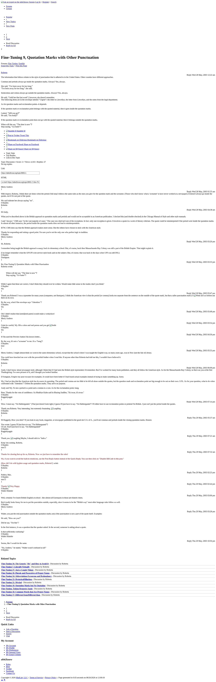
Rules (8, 664)
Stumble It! (20, 131)
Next (8, 39)
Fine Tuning (13, 63)
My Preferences (12, 650)
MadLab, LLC (22, 678)
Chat (8, 636)
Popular (9, 17)
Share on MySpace (31, 149)
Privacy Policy (50, 678)
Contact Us (10, 673)
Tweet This (24, 135)
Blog (8, 667)
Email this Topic (7, 66)
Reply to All (11, 45)
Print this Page (21, 66)
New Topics (11, 21)
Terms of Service (36, 678)
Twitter (9, 669)
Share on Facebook (31, 144)
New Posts (10, 26)
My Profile (10, 648)
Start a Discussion (13, 631)
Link (3, 168)
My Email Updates (13, 655)
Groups (9, 8)
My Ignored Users (13, 652)
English (22, 63)
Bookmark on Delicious (36, 140)
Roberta (4, 72)
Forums (9, 6)
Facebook (10, 671)
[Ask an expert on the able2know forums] (18, 2)
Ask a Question (12, 629)
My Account (11, 646)
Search (53, 2)
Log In (37, 2)
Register (45, 2)
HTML (4, 177)
